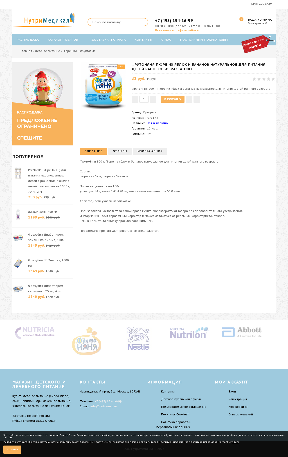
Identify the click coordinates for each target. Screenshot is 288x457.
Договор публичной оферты (181, 399)
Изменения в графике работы (177, 30)
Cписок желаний (241, 414)
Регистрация (238, 399)
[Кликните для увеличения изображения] (103, 85)
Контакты (168, 391)
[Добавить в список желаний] (189, 99)
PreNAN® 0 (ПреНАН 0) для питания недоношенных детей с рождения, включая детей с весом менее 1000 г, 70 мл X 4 (49, 181)
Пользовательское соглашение (183, 407)
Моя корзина (238, 407)
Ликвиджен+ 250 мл (42, 212)
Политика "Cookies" (174, 414)
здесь (235, 442)
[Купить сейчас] (197, 99)
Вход (232, 391)
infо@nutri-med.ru (103, 406)
